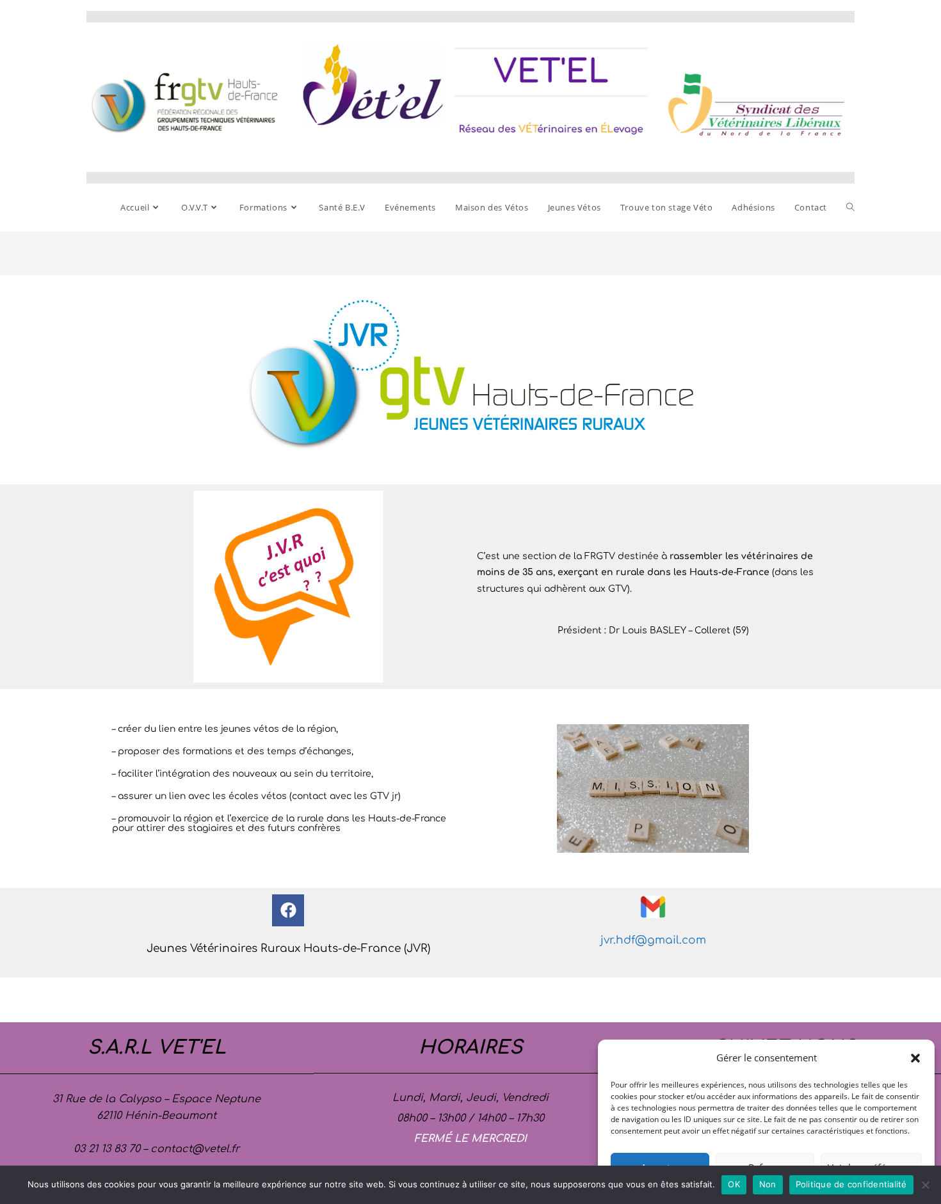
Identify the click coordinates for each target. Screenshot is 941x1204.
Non (767, 1184)
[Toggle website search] (850, 207)
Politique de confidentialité (851, 1184)
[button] (915, 1058)
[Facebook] (288, 910)
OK (734, 1184)
